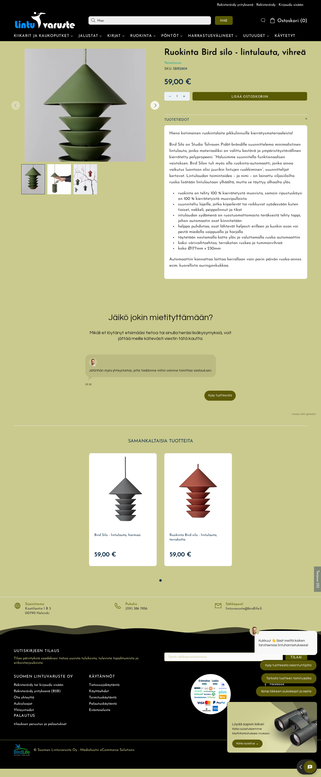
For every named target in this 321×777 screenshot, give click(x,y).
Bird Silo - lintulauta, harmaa (117, 535)
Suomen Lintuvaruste (45, 20)
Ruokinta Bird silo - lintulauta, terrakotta (193, 537)
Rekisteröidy (266, 5)
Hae (223, 20)
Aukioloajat (23, 704)
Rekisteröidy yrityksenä (235, 5)
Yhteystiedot (24, 710)
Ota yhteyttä (24, 697)
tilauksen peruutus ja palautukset (40, 724)
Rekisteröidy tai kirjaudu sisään (38, 685)
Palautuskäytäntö (103, 704)
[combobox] (149, 20)
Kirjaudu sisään (291, 5)
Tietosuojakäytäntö (104, 685)
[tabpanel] (122, 509)
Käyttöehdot (99, 691)
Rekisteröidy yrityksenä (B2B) (37, 691)
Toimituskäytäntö (103, 697)
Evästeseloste (99, 710)
